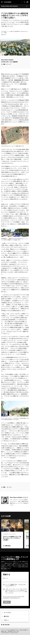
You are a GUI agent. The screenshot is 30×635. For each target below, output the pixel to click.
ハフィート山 (13, 74)
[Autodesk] (8, 2)
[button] (7, 546)
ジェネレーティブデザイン (19, 193)
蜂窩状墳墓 (17, 80)
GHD (22, 100)
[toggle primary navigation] (2, 2)
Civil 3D (11, 264)
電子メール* (5, 578)
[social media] (5, 624)
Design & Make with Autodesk (9, 6)
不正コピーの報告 (18, 630)
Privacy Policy (6, 597)
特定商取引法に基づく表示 (13, 631)
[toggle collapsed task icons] (21, 2)
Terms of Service (14, 597)
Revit (4, 268)
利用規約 (12, 584)
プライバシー (3, 630)
